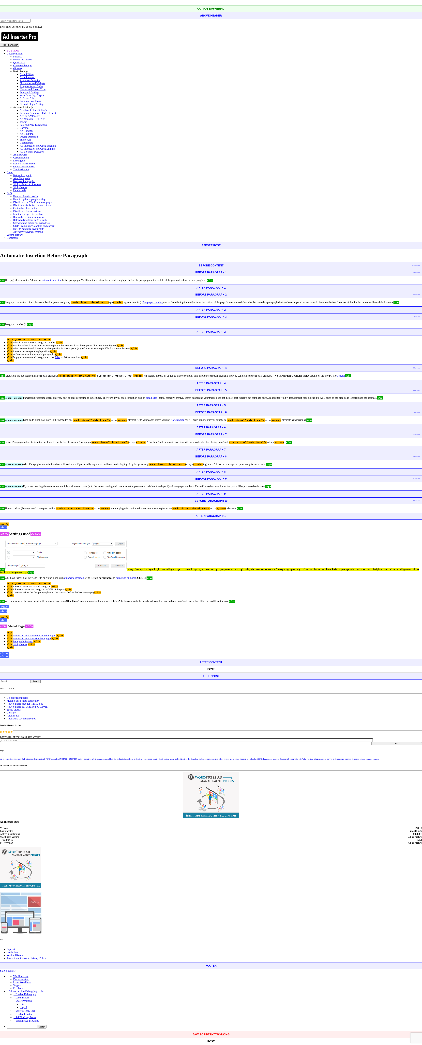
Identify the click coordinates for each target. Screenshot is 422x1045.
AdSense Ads (27, 98)
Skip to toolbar (7, 970)
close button (143, 759)
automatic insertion (51, 280)
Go (396, 743)
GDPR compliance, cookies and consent (34, 226)
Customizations (21, 157)
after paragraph (39, 759)
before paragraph (85, 759)
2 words (417, 317)
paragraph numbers (126, 577)
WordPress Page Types (32, 95)
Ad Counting (26, 133)
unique (362, 759)
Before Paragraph (22, 175)
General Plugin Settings (32, 104)
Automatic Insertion (30, 80)
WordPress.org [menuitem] (21, 976)
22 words (416, 434)
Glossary (17, 68)
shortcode (349, 759)
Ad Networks (20, 154)
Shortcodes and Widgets (32, 83)
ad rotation (16, 759)
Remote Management (24, 163)
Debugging (19, 160)
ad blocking (5, 759)
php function (308, 759)
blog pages (151, 397)
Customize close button (25, 208)
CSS (161, 759)
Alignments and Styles (31, 86)
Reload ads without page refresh (30, 220)
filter (221, 759)
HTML (259, 759)
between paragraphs (101, 759)
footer (226, 759)
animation (55, 759)
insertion (276, 759)
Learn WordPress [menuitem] (22, 982)
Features (17, 56)
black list (112, 759)
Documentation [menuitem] (21, 979)
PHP (301, 759)
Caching (24, 127)
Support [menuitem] (17, 985)
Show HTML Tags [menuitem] (25, 1010)
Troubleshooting (21, 169)
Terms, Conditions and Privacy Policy (26, 958)
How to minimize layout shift (28, 228)
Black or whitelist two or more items (32, 205)
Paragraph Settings (29, 92)
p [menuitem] (23, 1004)
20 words (416, 501)
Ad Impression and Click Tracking (38, 145)
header (243, 759)
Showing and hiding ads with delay (31, 223)
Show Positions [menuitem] (23, 1000)
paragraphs (294, 759)
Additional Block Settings (33, 110)
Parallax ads (19, 190)
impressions (267, 759)
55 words (416, 295)
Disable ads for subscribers (27, 211)
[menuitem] (214, 1026)
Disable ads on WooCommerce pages (32, 202)
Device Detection (29, 136)
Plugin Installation (22, 59)
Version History (15, 234)
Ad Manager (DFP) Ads (32, 119)
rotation (323, 759)
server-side (332, 759)
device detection (191, 759)
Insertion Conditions (30, 101)
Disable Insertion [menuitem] (24, 1014)
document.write (211, 759)
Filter (57, 357)
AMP (48, 759)
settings (340, 759)
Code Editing (27, 74)
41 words (416, 479)
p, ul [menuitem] (24, 1007)
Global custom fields (24, 166)
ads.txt (23, 122)
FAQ (9, 193)
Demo (10, 172)
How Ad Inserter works (25, 196)
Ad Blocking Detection (32, 151)
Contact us (12, 237)
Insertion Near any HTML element (38, 113)
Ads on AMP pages (30, 116)
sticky (356, 759)
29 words (416, 412)
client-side (133, 759)
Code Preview (27, 77)
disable (201, 759)
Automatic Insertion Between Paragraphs (34, 635)
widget (368, 759)
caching (120, 759)
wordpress (375, 759)
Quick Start (19, 62)
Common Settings (22, 65)
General (340, 375)
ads (23, 758)
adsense (29, 759)
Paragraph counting (152, 302)
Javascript (284, 759)
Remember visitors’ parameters (29, 217)
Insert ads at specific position (28, 214)
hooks (253, 759)
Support (11, 949)
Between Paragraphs (24, 181)
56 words (416, 390)
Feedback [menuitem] (18, 988)
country (155, 759)
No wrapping (177, 419)
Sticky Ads (25, 139)
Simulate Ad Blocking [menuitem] (27, 1020)
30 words (416, 272)
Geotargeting (26, 142)
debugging (180, 759)
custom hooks (169, 759)
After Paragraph (21, 178)
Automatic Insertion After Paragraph (32, 638)
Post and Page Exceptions (33, 124)
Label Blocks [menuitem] (22, 997)
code (150, 759)
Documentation (15, 53)
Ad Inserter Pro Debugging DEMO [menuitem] (27, 991)
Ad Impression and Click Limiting (37, 148)
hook (249, 759)
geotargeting (234, 759)
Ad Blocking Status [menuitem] (25, 1017)
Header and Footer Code (32, 89)
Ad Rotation (26, 130)
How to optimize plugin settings (29, 199)
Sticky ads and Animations (27, 184)
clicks (125, 759)
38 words (416, 368)
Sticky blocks (20, 187)
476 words (416, 265)
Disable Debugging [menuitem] (25, 994)
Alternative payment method (28, 231)
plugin (317, 759)
